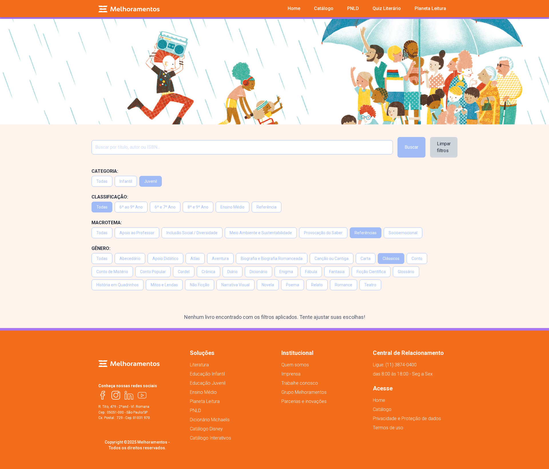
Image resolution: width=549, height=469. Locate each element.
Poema (292, 285)
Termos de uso (388, 427)
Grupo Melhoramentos (304, 392)
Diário (232, 271)
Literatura (199, 364)
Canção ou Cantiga (332, 258)
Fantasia (337, 271)
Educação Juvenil (207, 383)
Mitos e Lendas (164, 285)
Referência (266, 207)
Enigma (286, 271)
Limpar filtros (444, 147)
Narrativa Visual (235, 285)
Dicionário (258, 271)
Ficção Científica (371, 271)
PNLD (195, 410)
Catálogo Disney (206, 429)
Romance (343, 285)
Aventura (220, 258)
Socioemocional (403, 232)
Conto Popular (153, 271)
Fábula (311, 271)
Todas (102, 181)
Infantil (126, 181)
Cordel (184, 271)
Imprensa (291, 374)
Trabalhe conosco (299, 383)
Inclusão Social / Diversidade (192, 232)
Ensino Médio (232, 207)
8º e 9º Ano (198, 207)
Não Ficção (199, 285)
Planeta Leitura (205, 401)
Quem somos (295, 364)
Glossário (406, 271)
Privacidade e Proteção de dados (407, 418)
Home (379, 400)
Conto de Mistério (112, 271)
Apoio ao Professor (137, 232)
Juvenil (150, 181)
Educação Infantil (207, 374)
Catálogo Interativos (210, 438)
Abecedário (130, 258)
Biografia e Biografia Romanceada (272, 258)
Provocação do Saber (323, 232)
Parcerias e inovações (304, 401)
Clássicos (391, 258)
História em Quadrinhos (117, 285)
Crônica (208, 271)
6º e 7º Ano (165, 207)
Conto (416, 258)
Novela (268, 285)
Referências (366, 232)
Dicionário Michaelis (210, 419)
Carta (366, 258)
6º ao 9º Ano (131, 207)
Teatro (370, 285)
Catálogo (382, 409)
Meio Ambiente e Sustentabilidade (261, 232)
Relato (317, 285)
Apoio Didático (165, 258)
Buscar (411, 147)
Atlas (195, 258)
